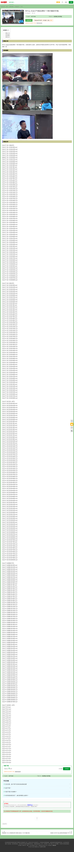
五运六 (4, 157)
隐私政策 (54, 845)
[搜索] (62, 2)
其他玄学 (28, 13)
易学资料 (11, 2)
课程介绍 (7, 33)
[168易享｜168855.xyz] (4, 2)
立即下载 (29, 20)
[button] (8, 30)
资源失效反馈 (39, 23)
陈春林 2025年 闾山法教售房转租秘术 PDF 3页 (61, 833)
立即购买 (67, 768)
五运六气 (8, 44)
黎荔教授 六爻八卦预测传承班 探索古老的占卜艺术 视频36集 (16, 833)
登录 (51, 20)
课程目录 (7, 37)
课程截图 (7, 35)
